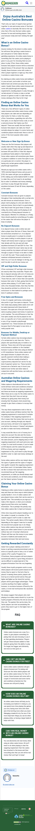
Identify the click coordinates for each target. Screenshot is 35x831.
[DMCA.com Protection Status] (17, 822)
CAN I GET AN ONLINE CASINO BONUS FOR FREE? (18, 660)
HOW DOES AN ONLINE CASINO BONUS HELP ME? (17, 695)
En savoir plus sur (8, 784)
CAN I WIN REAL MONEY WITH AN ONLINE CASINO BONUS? (17, 733)
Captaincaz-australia (6, 810)
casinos (8, 29)
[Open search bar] (27, 3)
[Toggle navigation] (31, 3)
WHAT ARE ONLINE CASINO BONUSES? (18, 625)
